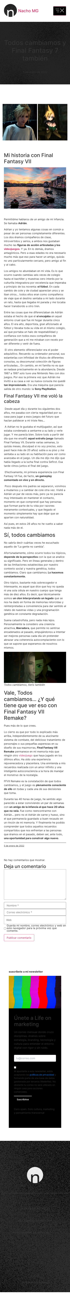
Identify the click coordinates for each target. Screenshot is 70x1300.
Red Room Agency (37, 1282)
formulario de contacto (33, 1232)
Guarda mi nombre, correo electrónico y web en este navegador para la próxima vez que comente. (36, 928)
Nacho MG (28, 10)
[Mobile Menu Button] (59, 10)
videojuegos (12, 249)
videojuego (26, 755)
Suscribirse (23, 1099)
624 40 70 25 (40, 1208)
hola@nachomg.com (35, 1220)
